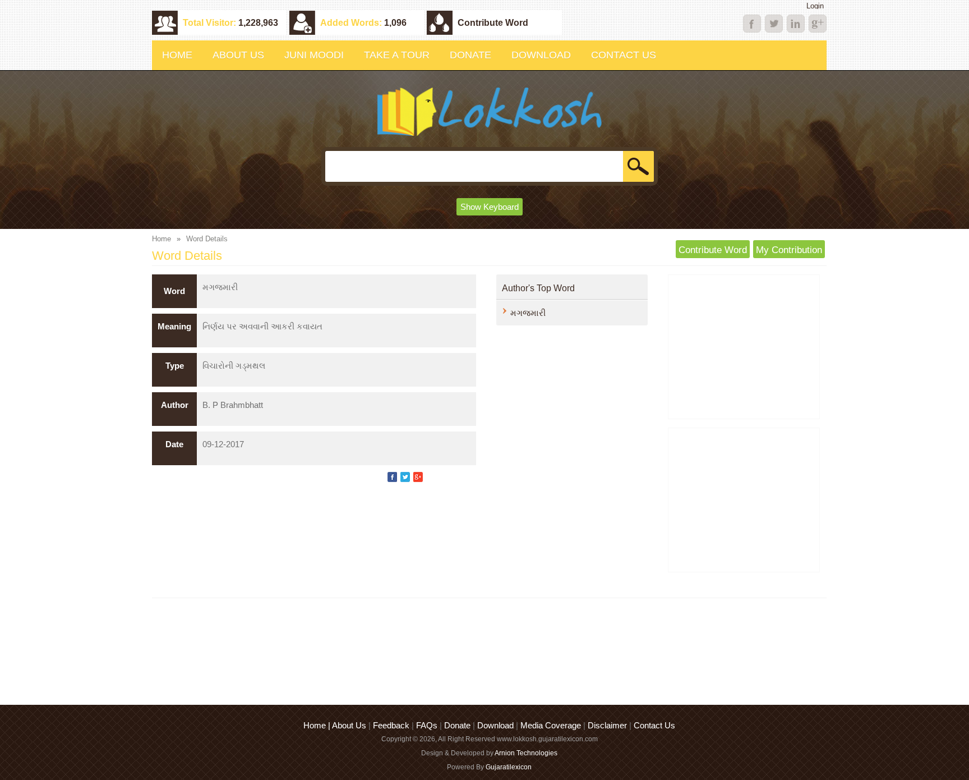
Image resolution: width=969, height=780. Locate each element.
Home (161, 239)
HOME (177, 55)
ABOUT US (238, 55)
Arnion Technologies (526, 753)
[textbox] (488, 166)
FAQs (426, 725)
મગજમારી (528, 313)
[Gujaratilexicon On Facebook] (752, 24)
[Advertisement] (744, 347)
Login (815, 6)
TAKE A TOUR (397, 55)
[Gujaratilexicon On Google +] (818, 24)
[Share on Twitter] (405, 477)
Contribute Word (493, 22)
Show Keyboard (489, 207)
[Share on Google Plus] (418, 477)
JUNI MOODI (314, 55)
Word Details (207, 239)
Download (495, 725)
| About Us (348, 725)
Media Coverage (550, 725)
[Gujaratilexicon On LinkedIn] (774, 24)
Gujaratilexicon (509, 767)
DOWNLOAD (541, 55)
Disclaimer (607, 725)
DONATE (470, 55)
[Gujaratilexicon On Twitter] (796, 24)
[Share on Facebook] (392, 477)
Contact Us (654, 725)
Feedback (391, 725)
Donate (457, 725)
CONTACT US (623, 55)
